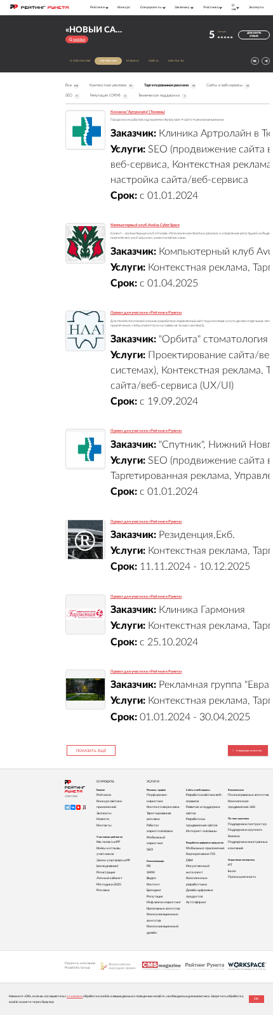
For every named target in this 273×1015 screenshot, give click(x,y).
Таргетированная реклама (169, 85)
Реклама (103, 890)
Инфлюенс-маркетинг (164, 902)
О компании (80, 60)
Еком (232, 871)
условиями (75, 996)
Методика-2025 (109, 884)
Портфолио (108, 60)
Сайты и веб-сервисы (227, 85)
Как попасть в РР (108, 842)
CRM (189, 860)
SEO (71, 95)
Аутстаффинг (196, 902)
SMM (151, 872)
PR (148, 866)
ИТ (230, 864)
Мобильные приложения (205, 848)
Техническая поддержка (161, 95)
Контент (153, 884)
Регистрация (106, 872)
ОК (256, 998)
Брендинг (154, 890)
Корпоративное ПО (200, 854)
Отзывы (132, 60)
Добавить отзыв (254, 34)
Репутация (155, 896)
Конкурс (123, 7)
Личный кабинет (110, 878)
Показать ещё (91, 751)
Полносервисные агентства (248, 795)
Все (72, 85)
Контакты (176, 60)
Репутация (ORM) (108, 95)
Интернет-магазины (201, 831)
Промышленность (242, 876)
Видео (151, 878)
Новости (103, 819)
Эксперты (256, 7)
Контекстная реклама (111, 85)
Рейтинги (104, 795)
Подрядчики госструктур (247, 824)
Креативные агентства (163, 908)
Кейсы (154, 60)
